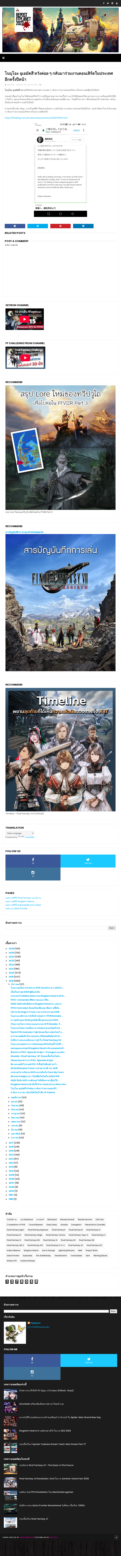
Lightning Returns (67, 1250)
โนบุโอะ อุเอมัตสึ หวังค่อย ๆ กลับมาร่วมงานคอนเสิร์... (34, 1088)
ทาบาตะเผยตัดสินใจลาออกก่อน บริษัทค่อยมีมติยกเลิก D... (36, 1036)
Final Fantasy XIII (86, 1240)
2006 (12, 1187)
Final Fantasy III (76, 1230)
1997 (11, 1194)
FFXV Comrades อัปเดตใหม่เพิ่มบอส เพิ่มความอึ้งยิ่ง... (36, 1007)
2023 (12, 960)
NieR (80, 1250)
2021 (11, 968)
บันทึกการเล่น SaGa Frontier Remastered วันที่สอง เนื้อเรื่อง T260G (52, 1505)
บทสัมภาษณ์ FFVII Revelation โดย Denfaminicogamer (46, 1492)
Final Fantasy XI (50, 1240)
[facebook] (103, 3)
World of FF (12, 1261)
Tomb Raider (76, 1255)
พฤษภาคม (16, 1121)
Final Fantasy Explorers (38, 1230)
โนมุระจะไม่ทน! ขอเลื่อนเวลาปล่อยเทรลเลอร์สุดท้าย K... (36, 1028)
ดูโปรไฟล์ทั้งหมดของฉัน (38, 1327)
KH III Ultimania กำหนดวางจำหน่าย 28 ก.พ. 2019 (34, 1068)
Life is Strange (48, 1250)
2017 (11, 1142)
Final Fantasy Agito (15, 1230)
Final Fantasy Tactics (55, 1235)
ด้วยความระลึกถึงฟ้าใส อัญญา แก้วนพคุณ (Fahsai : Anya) (46, 1390)
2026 (12, 948)
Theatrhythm (60, 1255)
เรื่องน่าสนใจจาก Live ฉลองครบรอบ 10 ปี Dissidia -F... (36, 1024)
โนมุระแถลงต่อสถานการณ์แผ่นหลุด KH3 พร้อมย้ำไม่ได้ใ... (37, 1044)
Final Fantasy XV (75, 1245)
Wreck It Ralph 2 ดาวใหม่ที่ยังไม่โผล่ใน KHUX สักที (35, 1076)
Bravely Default (67, 1219)
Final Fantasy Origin (33, 1235)
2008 (12, 1178)
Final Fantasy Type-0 (78, 1235)
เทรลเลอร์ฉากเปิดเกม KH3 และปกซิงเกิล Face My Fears (37, 1072)
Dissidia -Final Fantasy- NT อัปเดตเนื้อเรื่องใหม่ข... (36, 1056)
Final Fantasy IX (14, 1235)
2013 (11, 1158)
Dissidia (64, 1224)
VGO (88, 1255)
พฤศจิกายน (16, 1097)
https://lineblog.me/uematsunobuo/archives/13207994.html (36, 117)
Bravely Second (85, 1219)
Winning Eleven (100, 1255)
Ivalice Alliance (13, 1250)
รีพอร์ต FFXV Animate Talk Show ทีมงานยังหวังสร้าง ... (37, 1032)
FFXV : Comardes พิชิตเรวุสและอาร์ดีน (30, 999)
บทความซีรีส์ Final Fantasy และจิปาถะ (23, 897)
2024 (12, 956)
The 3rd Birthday (43, 1255)
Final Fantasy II (58, 1230)
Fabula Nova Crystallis (95, 1224)
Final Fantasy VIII (32, 1240)
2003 (12, 1191)
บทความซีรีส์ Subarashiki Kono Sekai (23, 904)
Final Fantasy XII (68, 1240)
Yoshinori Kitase (27, 1261)
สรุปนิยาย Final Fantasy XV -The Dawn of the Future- (46, 1465)
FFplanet (35, 1323)
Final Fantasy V (98, 1235)
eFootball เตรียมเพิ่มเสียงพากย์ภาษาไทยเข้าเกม (41, 1403)
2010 (11, 1170)
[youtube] (117, 3)
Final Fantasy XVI (94, 1245)
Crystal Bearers (36, 1224)
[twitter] (108, 3)
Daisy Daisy (51, 1224)
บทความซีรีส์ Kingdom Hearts (19, 901)
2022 (12, 964)
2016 (11, 1146)
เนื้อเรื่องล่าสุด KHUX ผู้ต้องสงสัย (25, 991)
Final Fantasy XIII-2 (15, 1245)
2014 (11, 1154)
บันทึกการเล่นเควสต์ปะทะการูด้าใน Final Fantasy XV (36, 1040)
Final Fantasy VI (14, 1240)
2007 (12, 1182)
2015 (11, 1150)
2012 (11, 1162)
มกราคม (15, 1137)
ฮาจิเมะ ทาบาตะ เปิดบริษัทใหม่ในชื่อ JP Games (33, 1092)
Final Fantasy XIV (35, 1245)
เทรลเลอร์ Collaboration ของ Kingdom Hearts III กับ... (38, 995)
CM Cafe (100, 1219)
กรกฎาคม (15, 1113)
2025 (12, 952)
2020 (12, 972)
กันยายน (15, 1105)
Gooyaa (54, 1537)
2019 (11, 976)
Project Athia (91, 1250)
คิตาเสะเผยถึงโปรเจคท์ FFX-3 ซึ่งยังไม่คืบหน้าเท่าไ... (34, 1064)
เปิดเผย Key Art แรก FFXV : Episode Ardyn (32, 1060)
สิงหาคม (15, 1109)
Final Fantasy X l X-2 (55, 1245)
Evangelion (76, 1224)
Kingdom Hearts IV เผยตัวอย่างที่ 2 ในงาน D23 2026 (45, 1430)
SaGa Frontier (13, 1255)
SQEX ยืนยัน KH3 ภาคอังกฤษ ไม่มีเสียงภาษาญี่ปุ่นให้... (35, 1080)
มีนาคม (14, 1129)
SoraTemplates (27, 1537)
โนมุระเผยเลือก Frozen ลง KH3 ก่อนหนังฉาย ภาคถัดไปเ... (37, 987)
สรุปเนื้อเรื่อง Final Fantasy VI (33, 1518)
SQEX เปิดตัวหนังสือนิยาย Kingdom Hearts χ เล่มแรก (36, 1003)
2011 (11, 1166)
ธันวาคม (15, 984)
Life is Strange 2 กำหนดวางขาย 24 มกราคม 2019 (35, 1011)
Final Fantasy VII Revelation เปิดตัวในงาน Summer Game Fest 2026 (54, 1478)
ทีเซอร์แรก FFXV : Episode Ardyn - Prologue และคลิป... (38, 1052)
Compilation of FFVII (16, 1224)
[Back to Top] (116, 1537)
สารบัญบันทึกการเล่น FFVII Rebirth (24, 532)
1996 (11, 1199)
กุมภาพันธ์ (16, 1133)
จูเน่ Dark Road (27, 1219)
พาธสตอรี (40, 1219)
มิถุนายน (15, 1117)
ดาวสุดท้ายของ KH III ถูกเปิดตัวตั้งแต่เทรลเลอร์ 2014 (34, 1020)
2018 (11, 980)
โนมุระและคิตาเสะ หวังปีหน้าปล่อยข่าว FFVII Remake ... (37, 1015)
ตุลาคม (14, 1101)
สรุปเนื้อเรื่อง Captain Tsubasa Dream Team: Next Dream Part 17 (52, 1444)
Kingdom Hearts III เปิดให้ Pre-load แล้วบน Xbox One (38, 1084)
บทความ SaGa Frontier (16, 908)
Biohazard (52, 1219)
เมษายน (15, 1125)
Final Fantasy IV (93, 1230)
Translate (29, 837)
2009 (12, 1174)
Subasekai (27, 1255)
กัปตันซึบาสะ (12, 1219)
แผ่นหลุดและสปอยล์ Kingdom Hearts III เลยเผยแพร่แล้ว (37, 1048)
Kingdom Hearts (31, 1250)
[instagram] (112, 3)
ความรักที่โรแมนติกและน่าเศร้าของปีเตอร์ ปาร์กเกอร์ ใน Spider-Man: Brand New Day (60, 1417)
